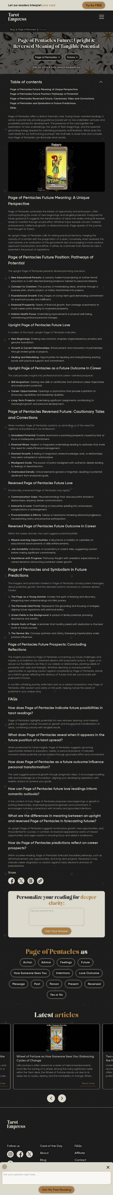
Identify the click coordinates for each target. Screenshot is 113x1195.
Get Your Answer (56, 931)
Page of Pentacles (27, 29)
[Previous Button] (51, 1098)
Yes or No (56, 994)
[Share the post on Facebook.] (11, 881)
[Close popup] (108, 1167)
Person (54, 984)
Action (27, 962)
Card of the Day (51, 1146)
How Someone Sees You (30, 973)
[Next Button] (62, 1098)
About (44, 1153)
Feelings (66, 962)
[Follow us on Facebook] (20, 1154)
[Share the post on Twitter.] (21, 881)
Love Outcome (89, 973)
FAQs (13, 107)
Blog (12, 29)
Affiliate (80, 1153)
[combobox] (47, 57)
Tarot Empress (17, 17)
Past (37, 984)
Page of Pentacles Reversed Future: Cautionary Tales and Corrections (52, 98)
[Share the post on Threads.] (30, 881)
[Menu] (101, 17)
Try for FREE (94, 5)
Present (73, 984)
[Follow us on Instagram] (10, 1154)
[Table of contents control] (102, 82)
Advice (46, 962)
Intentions (63, 973)
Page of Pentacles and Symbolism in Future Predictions (43, 103)
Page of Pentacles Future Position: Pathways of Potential (44, 93)
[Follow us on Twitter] (29, 1154)
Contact (80, 1160)
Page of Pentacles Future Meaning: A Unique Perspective (44, 89)
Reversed (94, 984)
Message (18, 984)
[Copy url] (40, 881)
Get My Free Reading (56, 1189)
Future (85, 962)
